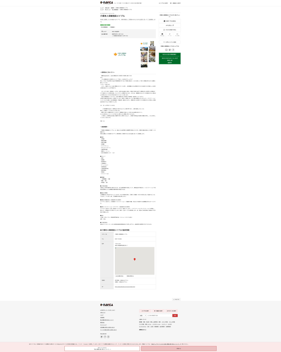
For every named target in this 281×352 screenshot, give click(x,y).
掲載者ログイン (142, 329)
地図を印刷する (130, 276)
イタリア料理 (165, 322)
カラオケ (170, 324)
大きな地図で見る (119, 276)
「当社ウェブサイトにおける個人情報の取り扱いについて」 (165, 344)
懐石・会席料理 (154, 322)
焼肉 (160, 322)
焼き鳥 (147, 322)
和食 (144, 322)
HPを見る (169, 25)
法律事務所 (168, 326)
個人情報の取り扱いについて (107, 320)
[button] (135, 259)
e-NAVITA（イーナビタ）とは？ (107, 310)
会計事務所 (162, 326)
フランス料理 (172, 322)
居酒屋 (140, 322)
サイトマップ (103, 325)
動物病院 (156, 326)
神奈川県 (107, 7)
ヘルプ (101, 315)
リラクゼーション (156, 324)
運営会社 (102, 322)
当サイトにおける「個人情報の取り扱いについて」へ (102, 348)
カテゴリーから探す (171, 311)
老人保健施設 (115, 9)
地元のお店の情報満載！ (170, 58)
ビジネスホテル (142, 326)
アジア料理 (141, 324)
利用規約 (102, 317)
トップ (101, 7)
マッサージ (164, 324)
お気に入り (102, 312)
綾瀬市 (112, 7)
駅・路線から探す (175, 3)
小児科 (151, 326)
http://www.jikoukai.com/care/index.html (125, 286)
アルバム (162, 35)
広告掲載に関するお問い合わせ (107, 327)
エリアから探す (163, 3)
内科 (148, 326)
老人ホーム (107, 9)
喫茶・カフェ (148, 324)
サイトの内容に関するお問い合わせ (108, 330)
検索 (175, 315)
